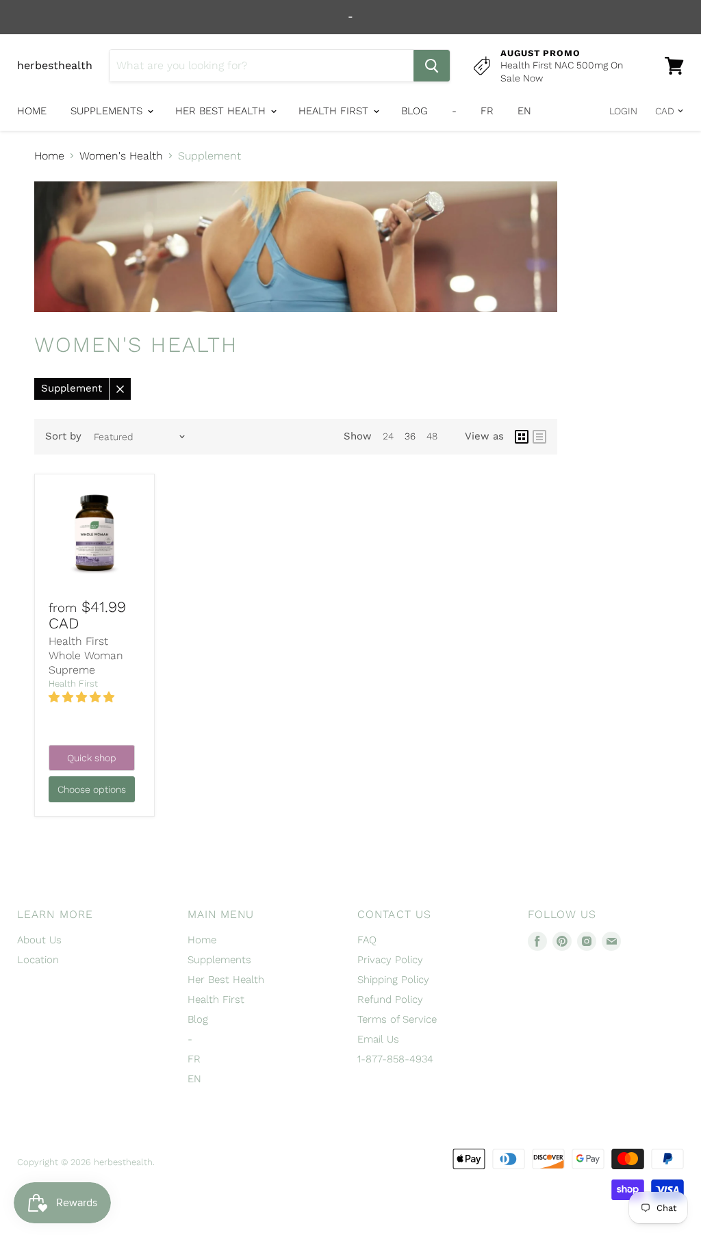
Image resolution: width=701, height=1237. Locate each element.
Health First (335, 111)
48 (431, 436)
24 (388, 436)
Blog (414, 111)
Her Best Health (222, 111)
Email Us (378, 1039)
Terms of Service (397, 1019)
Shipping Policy (393, 979)
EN (524, 111)
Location (38, 960)
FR (487, 111)
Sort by (63, 436)
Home (32, 111)
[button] (83, 697)
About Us (39, 940)
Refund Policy (390, 999)
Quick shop (91, 757)
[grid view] (521, 437)
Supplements (108, 111)
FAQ (367, 940)
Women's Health (121, 156)
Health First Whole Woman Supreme (86, 655)
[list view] (539, 437)
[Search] (431, 65)
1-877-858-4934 (395, 1059)
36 (410, 436)
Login (623, 110)
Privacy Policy (390, 960)
